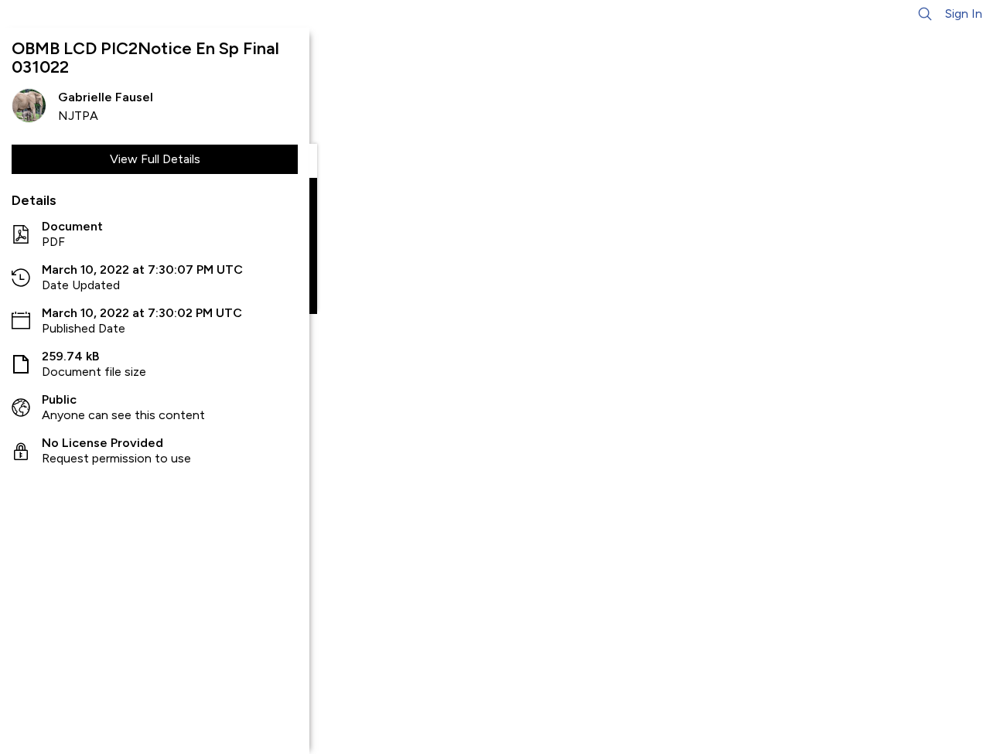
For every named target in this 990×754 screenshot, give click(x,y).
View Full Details (155, 159)
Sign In (963, 13)
